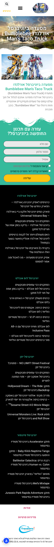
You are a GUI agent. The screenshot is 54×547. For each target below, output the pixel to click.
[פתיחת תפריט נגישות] (6, 540)
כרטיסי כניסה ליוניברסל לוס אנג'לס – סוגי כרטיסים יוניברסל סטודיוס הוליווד (29, 338)
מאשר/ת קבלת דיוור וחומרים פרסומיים (29, 171)
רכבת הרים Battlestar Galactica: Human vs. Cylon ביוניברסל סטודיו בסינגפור (30, 465)
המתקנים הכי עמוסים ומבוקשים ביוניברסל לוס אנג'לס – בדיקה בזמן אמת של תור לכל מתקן (28, 289)
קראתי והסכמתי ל (30, 166)
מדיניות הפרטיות (21, 166)
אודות (27, 508)
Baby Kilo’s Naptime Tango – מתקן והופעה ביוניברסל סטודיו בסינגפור (29, 453)
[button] (20, 8)
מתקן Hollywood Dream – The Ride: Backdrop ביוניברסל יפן (29, 388)
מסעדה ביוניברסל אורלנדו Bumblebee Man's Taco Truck (28, 87)
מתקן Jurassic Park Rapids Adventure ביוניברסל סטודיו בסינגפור (27, 495)
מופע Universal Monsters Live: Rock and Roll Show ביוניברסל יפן (28, 416)
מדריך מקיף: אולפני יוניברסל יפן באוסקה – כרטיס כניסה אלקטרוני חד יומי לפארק (27, 398)
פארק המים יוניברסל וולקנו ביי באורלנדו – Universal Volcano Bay (28, 214)
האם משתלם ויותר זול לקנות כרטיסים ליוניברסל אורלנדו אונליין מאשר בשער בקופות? (29, 239)
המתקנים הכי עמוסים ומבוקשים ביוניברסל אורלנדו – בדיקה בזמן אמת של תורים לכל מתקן (27, 225)
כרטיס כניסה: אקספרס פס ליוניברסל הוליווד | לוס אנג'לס (30, 310)
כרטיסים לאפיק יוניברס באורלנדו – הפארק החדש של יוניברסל (30, 204)
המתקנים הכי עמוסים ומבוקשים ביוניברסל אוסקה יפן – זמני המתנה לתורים (31, 377)
